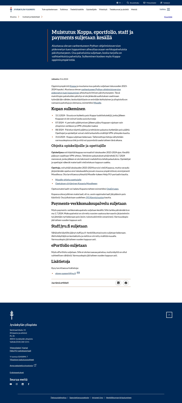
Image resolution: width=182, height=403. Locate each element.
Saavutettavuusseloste (79, 397)
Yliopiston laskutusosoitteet (22, 359)
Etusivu (13, 17)
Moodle (97, 102)
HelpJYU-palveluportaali (20, 350)
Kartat (25, 348)
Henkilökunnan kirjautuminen (118, 397)
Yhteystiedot (15, 348)
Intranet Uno (97, 397)
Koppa (73, 86)
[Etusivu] (22, 9)
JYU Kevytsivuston (95, 197)
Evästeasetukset (17, 372)
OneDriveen (112, 188)
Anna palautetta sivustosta (21, 365)
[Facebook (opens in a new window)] (126, 283)
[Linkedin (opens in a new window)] (118, 283)
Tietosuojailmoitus (58, 397)
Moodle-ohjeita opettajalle (68, 179)
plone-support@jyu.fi (65, 273)
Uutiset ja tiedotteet (31, 17)
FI (120, 3)
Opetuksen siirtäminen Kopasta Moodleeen (76, 183)
